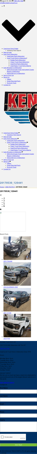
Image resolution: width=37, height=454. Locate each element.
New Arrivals (7, 52)
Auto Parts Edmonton (10, 54)
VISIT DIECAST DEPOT (7, 383)
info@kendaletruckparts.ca (8, 3)
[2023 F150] (17, 337)
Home (2, 187)
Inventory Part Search (14, 135)
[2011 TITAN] (17, 311)
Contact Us (6, 85)
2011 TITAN (7, 313)
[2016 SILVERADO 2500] (17, 285)
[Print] (0, 209)
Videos (9, 79)
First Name (4, 388)
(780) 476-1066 (18, 1)
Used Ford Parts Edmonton (19, 64)
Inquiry (2, 420)
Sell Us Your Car (8, 75)
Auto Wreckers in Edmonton (12, 68)
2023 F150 (6, 339)
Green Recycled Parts (13, 81)
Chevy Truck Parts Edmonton (19, 62)
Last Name (4, 396)
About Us (6, 77)
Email (2, 404)
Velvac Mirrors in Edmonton (16, 73)
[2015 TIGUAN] (17, 259)
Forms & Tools (11, 83)
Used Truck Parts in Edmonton (17, 58)
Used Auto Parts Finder (10, 49)
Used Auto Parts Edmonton (15, 56)
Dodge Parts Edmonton (17, 60)
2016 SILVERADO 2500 (10, 287)
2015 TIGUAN (7, 261)
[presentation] (13, 437)
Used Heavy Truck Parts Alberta (20, 66)
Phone (2, 412)
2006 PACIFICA (10, 187)
